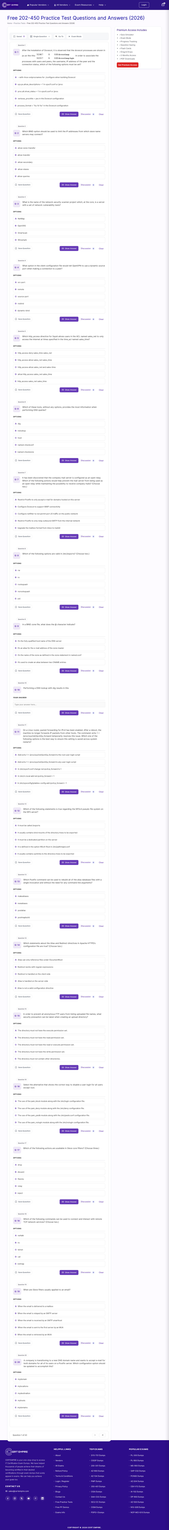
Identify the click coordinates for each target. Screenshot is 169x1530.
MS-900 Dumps (136, 1466)
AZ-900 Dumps (96, 1471)
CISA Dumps (95, 1491)
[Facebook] (7, 1498)
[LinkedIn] (42, 1498)
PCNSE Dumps (136, 1476)
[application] (47, 5)
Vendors (58, 1460)
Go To (61, 36)
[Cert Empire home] (19, 1451)
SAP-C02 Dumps (137, 1471)
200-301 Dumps (97, 1466)
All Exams (59, 1466)
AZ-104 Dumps (96, 1476)
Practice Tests (19, 23)
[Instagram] (14, 1498)
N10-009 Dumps (137, 1507)
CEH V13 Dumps (137, 1486)
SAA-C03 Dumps (97, 1497)
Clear (101, 114)
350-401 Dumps (97, 1486)
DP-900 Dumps (136, 1497)
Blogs (57, 1491)
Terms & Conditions (63, 1476)
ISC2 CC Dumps (97, 1502)
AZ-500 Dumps (136, 1502)
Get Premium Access (127, 65)
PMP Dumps (95, 1481)
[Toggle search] (155, 4)
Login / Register (61, 1481)
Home (9, 23)
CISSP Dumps (96, 1460)
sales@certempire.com (19, 1491)
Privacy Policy (61, 1486)
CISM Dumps (95, 1507)
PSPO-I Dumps (96, 1512)
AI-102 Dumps (136, 1491)
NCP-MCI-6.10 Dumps (139, 1512)
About (57, 1455)
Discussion (87, 114)
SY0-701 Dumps (97, 1455)
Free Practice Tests (63, 1502)
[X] (21, 1498)
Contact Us (59, 1497)
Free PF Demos (61, 1507)
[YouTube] (28, 1498)
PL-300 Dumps (136, 1455)
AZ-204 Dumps (136, 1481)
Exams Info (59, 1512)
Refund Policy (61, 1471)
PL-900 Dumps (136, 1460)
